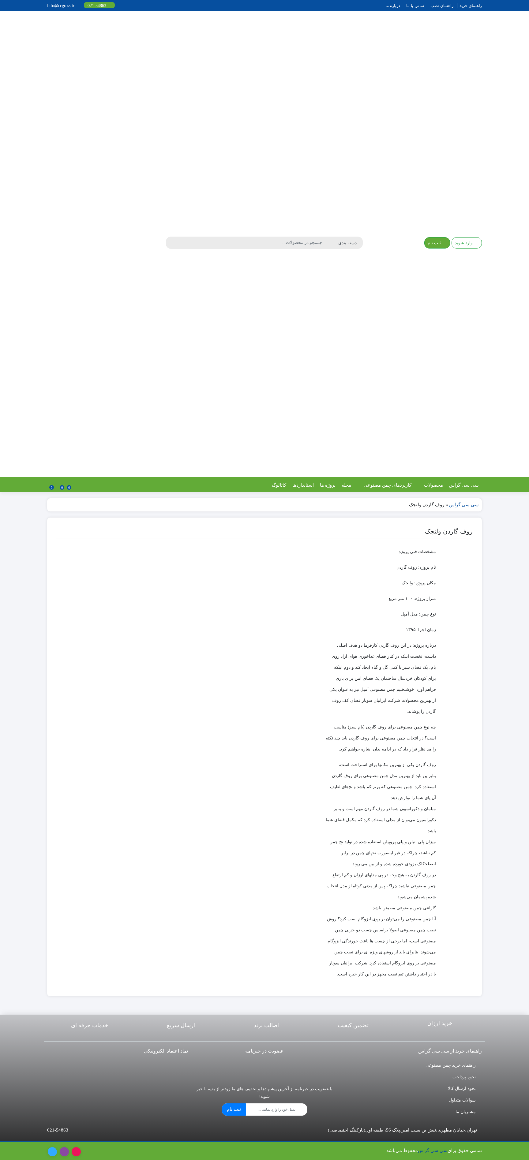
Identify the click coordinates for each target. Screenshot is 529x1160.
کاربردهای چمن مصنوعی (386, 485)
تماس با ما (415, 5)
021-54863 (97, 5)
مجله (346, 485)
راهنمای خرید (471, 5)
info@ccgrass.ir (61, 5)
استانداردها (303, 485)
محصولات (433, 485)
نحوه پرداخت (464, 1076)
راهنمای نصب (441, 5)
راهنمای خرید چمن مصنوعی (451, 1065)
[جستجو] (171, 243)
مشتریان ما (466, 1111)
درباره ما (392, 5)
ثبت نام (234, 1109)
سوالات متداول (462, 1100)
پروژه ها (328, 485)
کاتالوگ (279, 485)
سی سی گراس (464, 485)
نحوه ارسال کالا (462, 1088)
